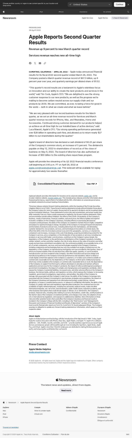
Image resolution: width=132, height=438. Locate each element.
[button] (89, 4)
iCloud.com (38, 414)
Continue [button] (119, 4)
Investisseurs (102, 417)
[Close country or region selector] (128, 4)
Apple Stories (103, 18)
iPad (4, 414)
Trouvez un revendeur (11, 427)
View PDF (91, 184)
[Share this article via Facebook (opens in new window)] (30, 63)
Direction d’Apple (104, 414)
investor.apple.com (55, 198)
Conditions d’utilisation (51, 434)
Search (121, 18)
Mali (127, 434)
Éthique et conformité (105, 421)
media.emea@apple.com (39, 352)
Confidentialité (71, 411)
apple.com (88, 196)
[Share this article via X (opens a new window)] (35, 63)
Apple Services (87, 18)
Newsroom (9, 18)
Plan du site (65, 434)
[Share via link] (45, 63)
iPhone (5, 417)
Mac (4, 411)
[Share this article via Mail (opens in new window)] (40, 63)
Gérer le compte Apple (42, 411)
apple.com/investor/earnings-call (45, 168)
